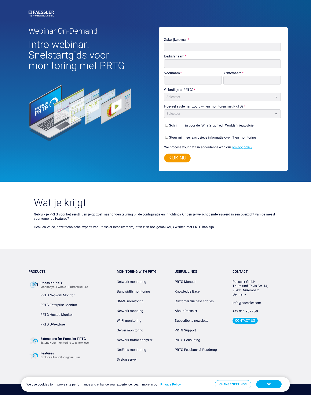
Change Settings (233, 384)
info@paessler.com (247, 303)
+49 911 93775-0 (245, 311)
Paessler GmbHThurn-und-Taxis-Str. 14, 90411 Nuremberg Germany (251, 288)
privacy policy (242, 147)
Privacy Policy (170, 384)
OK (269, 384)
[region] (155, 384)
